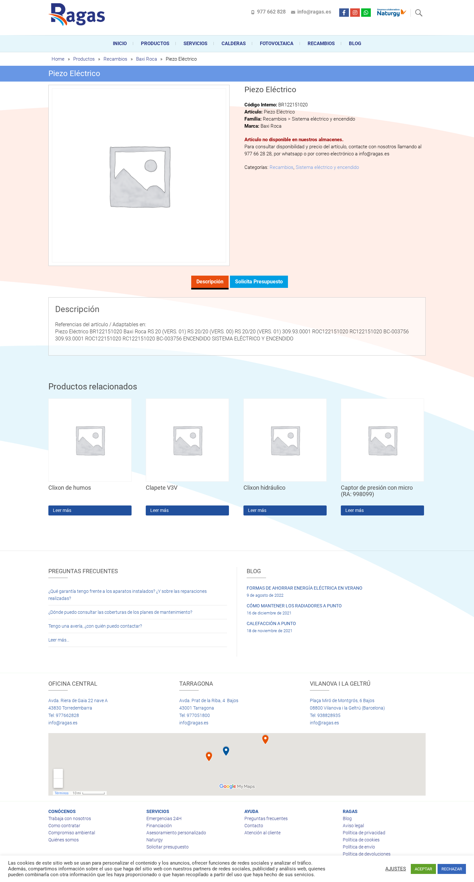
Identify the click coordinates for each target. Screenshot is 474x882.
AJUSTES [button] (395, 869)
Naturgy (154, 839)
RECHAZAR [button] (451, 869)
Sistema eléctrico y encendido (327, 167)
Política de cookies (361, 839)
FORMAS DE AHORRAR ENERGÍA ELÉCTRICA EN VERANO (304, 588)
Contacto (253, 825)
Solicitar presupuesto (167, 846)
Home (58, 59)
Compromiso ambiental (71, 832)
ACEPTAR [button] (423, 869)
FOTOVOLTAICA (276, 43)
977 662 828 (271, 12)
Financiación (159, 825)
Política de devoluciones (366, 854)
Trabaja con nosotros (69, 818)
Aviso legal (353, 825)
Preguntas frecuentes (266, 818)
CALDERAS (234, 43)
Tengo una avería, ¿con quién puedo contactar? (95, 626)
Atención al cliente (262, 832)
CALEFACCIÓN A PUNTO (271, 623)
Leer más (62, 510)
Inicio (120, 43)
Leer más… (58, 639)
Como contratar (64, 825)
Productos (155, 43)
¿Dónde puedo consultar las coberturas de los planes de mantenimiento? (120, 612)
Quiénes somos (63, 839)
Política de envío (359, 846)
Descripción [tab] (209, 282)
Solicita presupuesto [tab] (259, 282)
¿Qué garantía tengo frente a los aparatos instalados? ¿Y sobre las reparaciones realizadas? (127, 595)
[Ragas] (78, 14)
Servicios (195, 43)
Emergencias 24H (164, 818)
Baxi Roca (146, 59)
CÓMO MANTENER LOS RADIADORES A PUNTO (294, 605)
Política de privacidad (364, 832)
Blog (355, 43)
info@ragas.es (314, 12)
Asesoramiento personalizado (176, 832)
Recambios (321, 43)
